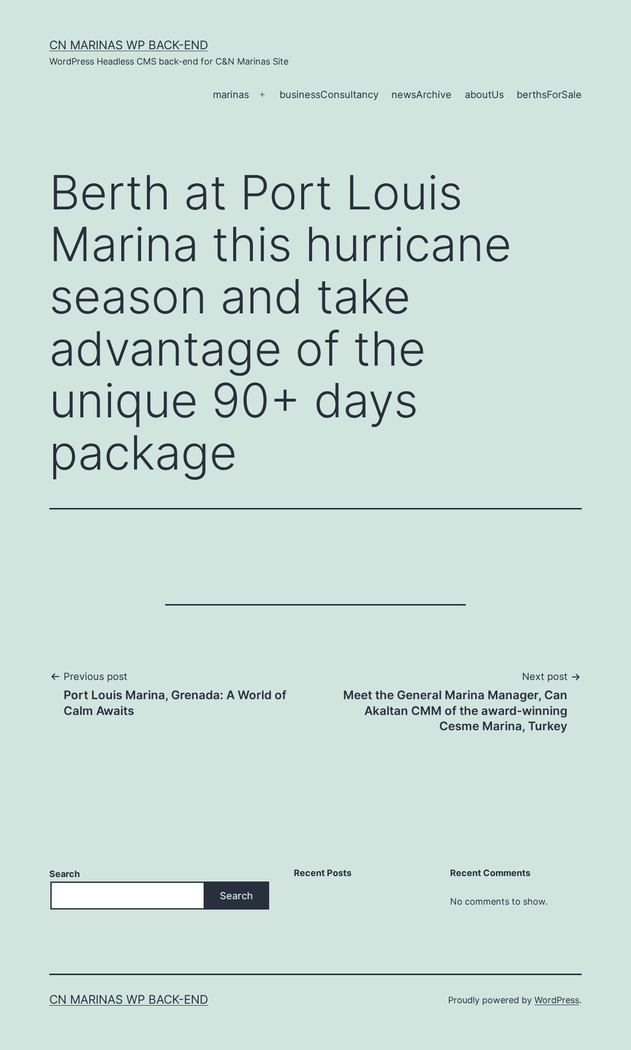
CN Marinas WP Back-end (128, 45)
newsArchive (421, 95)
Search (64, 874)
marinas (231, 95)
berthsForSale (549, 95)
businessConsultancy (329, 95)
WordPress (556, 1000)
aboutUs (484, 95)
